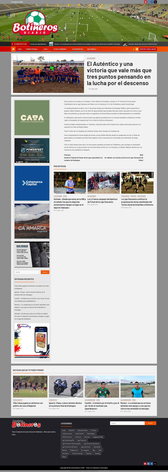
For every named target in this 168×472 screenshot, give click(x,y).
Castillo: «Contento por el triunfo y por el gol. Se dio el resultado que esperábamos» (102, 406)
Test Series (65, 453)
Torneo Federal (31, 49)
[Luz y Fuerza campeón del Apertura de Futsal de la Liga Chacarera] (104, 183)
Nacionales (97, 447)
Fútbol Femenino (59, 49)
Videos (65, 196)
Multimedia (91, 49)
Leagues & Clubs (98, 437)
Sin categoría (85, 450)
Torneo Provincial (77, 453)
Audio (64, 430)
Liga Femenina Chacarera (91, 443)
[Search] (134, 49)
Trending (97, 453)
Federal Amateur (17, 399)
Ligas (45, 49)
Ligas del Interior (86, 447)
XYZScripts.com (94, 471)
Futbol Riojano (91, 433)
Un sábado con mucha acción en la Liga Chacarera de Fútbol (124, 157)
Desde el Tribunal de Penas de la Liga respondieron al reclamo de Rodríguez (83, 157)
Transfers (89, 453)
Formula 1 (94, 430)
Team (100, 450)
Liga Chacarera (91, 58)
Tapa (19, 49)
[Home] (13, 49)
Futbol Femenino (67, 433)
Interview (87, 437)
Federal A (71, 430)
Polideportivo (77, 49)
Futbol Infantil (125, 196)
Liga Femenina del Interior (70, 447)
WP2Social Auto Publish (76, 471)
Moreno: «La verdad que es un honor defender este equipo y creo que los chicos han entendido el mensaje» (50, 44)
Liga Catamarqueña (90, 399)
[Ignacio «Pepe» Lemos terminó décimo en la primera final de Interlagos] (66, 387)
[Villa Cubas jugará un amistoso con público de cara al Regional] (30, 387)
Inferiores (133, 196)
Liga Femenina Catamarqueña (71, 443)
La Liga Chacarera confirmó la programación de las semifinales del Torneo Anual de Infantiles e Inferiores (137, 202)
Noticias (64, 450)
